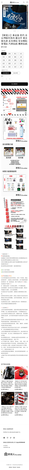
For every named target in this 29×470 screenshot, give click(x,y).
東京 (4, 57)
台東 (21, 66)
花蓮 (21, 60)
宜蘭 (15, 60)
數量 (2, 76)
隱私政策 (14, 467)
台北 (21, 53)
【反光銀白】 (6, 73)
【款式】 (3, 50)
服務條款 (10, 467)
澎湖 (15, 66)
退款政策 (18, 467)
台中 (15, 63)
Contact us (6, 447)
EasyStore (20, 464)
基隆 (9, 53)
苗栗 (9, 63)
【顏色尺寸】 (4, 70)
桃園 (9, 57)
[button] (1, 2)
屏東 (9, 60)
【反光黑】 (15, 73)
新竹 (4, 63)
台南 (21, 57)
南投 (4, 66)
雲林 (9, 66)
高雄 (4, 60)
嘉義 (15, 57)
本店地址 (5, 445)
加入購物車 (14, 84)
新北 (15, 53)
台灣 (4, 53)
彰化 (21, 63)
